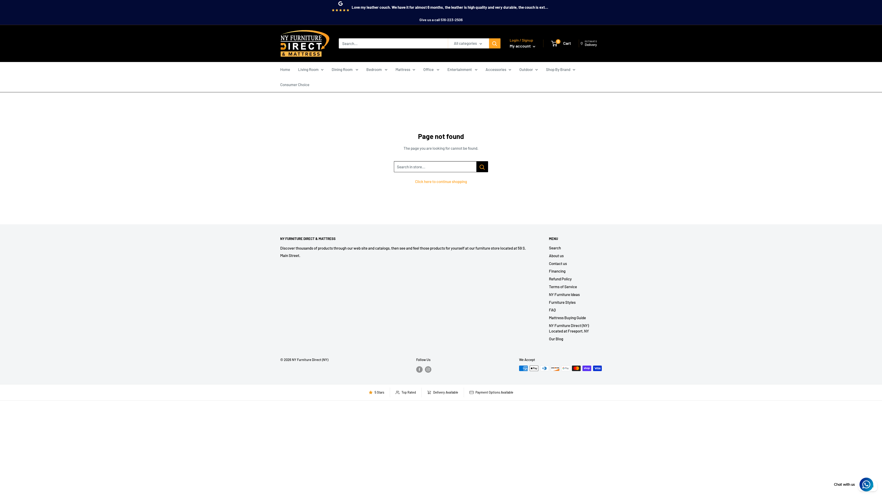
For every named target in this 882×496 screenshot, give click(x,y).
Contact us (558, 263)
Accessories (496, 69)
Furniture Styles (562, 302)
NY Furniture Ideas (564, 294)
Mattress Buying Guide (567, 317)
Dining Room (342, 69)
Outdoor (526, 69)
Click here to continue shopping (441, 181)
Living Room (308, 69)
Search (555, 247)
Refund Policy (560, 278)
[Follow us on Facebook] (419, 369)
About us (556, 255)
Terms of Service (563, 286)
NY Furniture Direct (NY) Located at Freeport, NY (569, 328)
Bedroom (374, 69)
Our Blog (556, 338)
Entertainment (459, 69)
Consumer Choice (294, 84)
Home (285, 69)
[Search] (494, 43)
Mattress (403, 69)
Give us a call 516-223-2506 (441, 19)
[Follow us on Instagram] (428, 369)
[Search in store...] (482, 166)
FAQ (552, 309)
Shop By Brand (558, 69)
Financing (557, 271)
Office (428, 69)
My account (521, 45)
